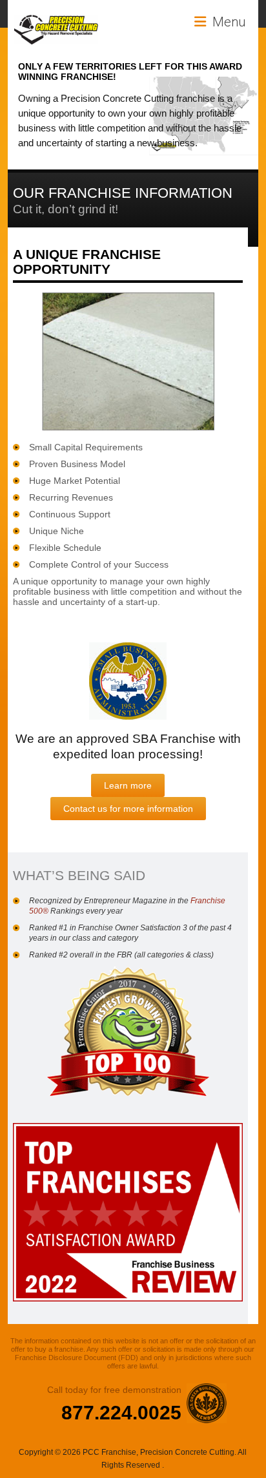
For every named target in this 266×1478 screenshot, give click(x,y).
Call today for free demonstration (114, 1390)
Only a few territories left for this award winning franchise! (130, 71)
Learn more (128, 785)
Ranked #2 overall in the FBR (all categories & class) (121, 954)
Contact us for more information (128, 808)
